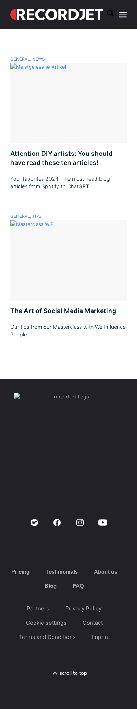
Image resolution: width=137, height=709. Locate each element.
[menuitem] (107, 14)
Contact (93, 622)
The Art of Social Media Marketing (63, 311)
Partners (38, 608)
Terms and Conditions (47, 636)
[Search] (107, 14)
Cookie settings (46, 622)
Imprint (101, 636)
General (20, 59)
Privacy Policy (83, 608)
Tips (36, 216)
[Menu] (123, 14)
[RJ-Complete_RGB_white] (56, 14)
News (38, 59)
